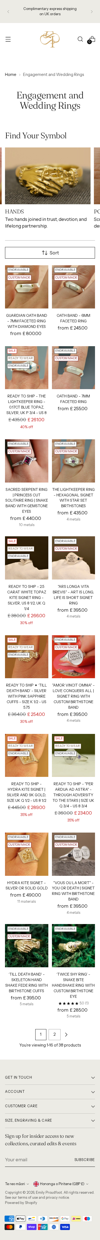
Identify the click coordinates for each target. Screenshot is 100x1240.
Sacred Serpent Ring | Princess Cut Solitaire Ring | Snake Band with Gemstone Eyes (26, 500)
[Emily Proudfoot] (50, 39)
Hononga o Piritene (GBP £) (62, 1184)
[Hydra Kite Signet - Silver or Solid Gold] (26, 854)
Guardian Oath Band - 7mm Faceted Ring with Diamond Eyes (26, 321)
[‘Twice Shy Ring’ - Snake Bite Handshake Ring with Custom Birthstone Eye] (73, 945)
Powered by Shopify (21, 1203)
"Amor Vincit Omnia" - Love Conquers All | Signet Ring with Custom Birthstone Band (73, 696)
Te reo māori (15, 1184)
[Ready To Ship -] (73, 755)
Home (10, 74)
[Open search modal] (80, 39)
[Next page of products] (66, 1034)
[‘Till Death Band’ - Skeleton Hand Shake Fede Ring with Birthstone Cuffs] (26, 945)
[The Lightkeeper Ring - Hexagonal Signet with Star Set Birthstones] (73, 461)
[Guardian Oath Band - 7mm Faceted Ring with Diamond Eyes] (26, 286)
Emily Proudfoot (49, 1192)
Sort (54, 253)
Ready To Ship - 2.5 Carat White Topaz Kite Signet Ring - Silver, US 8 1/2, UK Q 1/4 (26, 597)
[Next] (92, 11)
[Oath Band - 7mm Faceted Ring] (73, 367)
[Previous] (8, 11)
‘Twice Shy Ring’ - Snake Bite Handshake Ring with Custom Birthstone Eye (73, 985)
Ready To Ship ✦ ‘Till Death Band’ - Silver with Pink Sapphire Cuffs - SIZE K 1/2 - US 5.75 (26, 696)
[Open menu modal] (8, 39)
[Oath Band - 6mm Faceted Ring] (73, 286)
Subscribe (84, 1160)
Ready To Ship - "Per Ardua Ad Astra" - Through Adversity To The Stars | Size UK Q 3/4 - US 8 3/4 (73, 795)
